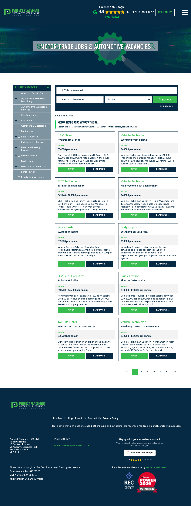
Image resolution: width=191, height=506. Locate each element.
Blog (70, 418)
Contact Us (94, 418)
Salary (61, 146)
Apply (71, 169)
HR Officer (65, 135)
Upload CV (165, 12)
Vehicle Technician (133, 135)
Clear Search (165, 106)
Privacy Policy (110, 418)
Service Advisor (68, 227)
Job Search (59, 418)
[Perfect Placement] (21, 12)
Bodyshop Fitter (132, 227)
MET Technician (68, 181)
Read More (99, 169)
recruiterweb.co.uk (156, 467)
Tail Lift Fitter (67, 322)
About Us (80, 418)
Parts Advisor (130, 276)
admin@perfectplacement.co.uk (71, 445)
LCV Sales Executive (71, 276)
